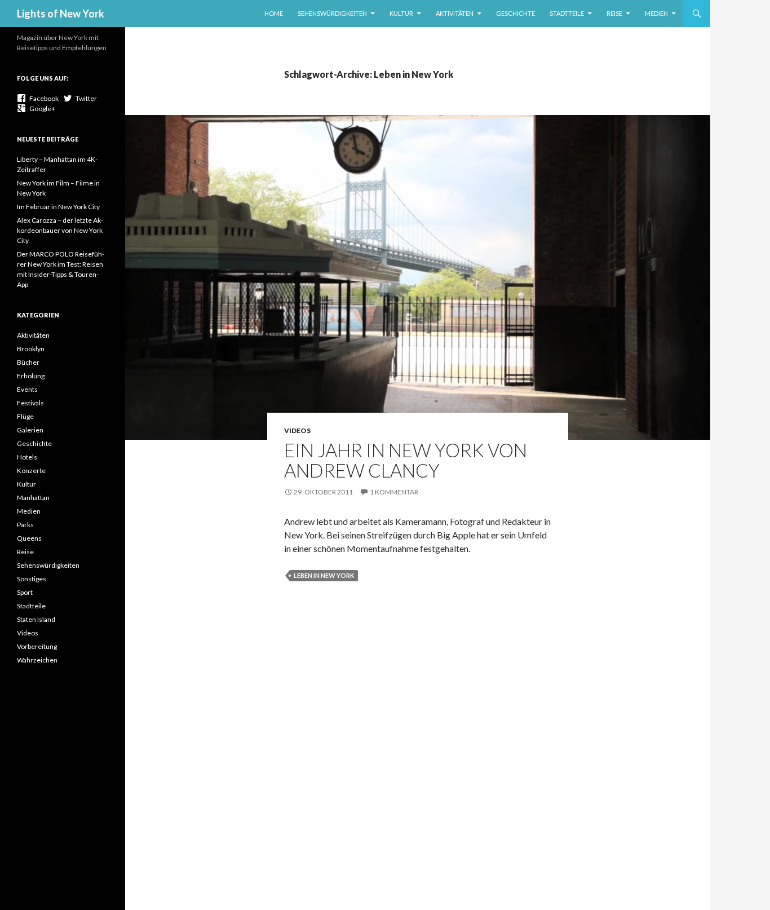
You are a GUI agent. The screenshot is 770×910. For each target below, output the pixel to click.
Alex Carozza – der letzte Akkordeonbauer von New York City (60, 230)
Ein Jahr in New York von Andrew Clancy (405, 460)
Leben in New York (324, 575)
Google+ (40, 108)
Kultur (401, 13)
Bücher (28, 362)
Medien (656, 13)
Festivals (30, 403)
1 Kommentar (394, 492)
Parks (25, 524)
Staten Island (36, 619)
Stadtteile (567, 13)
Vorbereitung (37, 646)
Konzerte (31, 470)
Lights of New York (60, 13)
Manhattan (33, 497)
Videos (297, 430)
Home (273, 13)
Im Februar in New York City (58, 206)
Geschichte (515, 13)
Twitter (84, 98)
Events (27, 389)
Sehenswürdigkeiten (332, 13)
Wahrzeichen (37, 660)
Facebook (42, 98)
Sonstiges (31, 579)
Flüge (25, 416)
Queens (29, 538)
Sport (25, 592)
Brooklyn (31, 348)
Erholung (31, 376)
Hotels (27, 457)
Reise (614, 13)
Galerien (30, 430)
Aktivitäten (454, 13)
